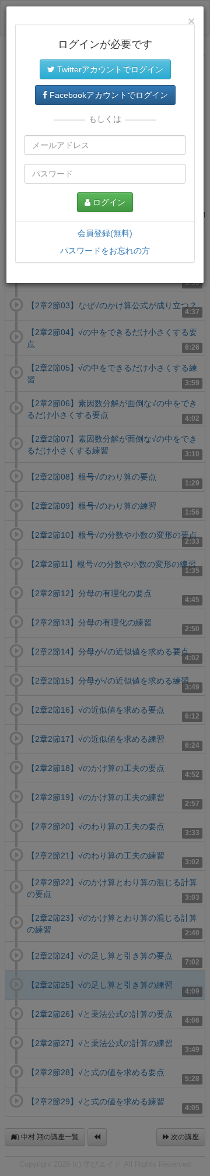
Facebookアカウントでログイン (107, 95)
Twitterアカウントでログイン (109, 69)
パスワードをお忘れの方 (105, 250)
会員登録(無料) (105, 233)
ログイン (107, 202)
